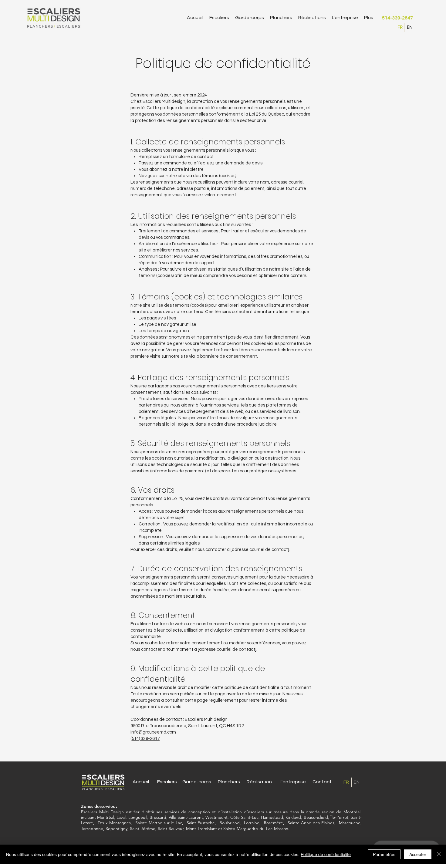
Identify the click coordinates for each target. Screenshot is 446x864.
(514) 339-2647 (145, 738)
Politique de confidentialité (326, 854)
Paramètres (384, 854)
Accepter (417, 854)
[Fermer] (438, 854)
